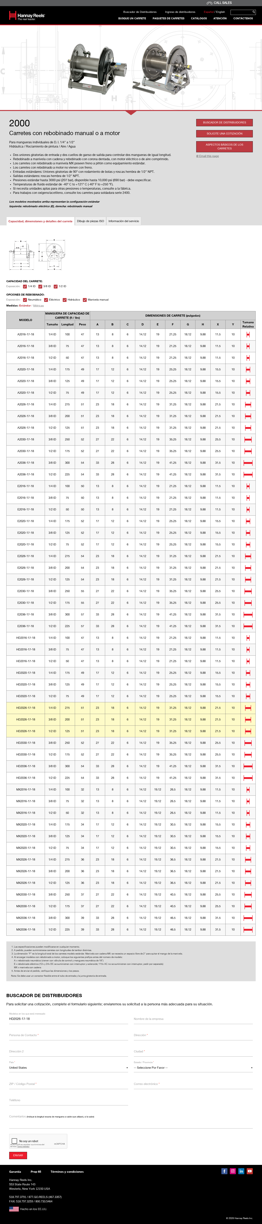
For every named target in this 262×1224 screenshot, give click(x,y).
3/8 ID (47, 286)
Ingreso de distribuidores (180, 12)
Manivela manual (98, 299)
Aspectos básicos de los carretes (224, 146)
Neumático (34, 299)
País (12, 1062)
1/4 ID (31, 286)
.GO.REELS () (45, 1197)
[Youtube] (250, 1171)
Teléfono (14, 1100)
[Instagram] (233, 1171)
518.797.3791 (17, 1197)
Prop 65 (36, 1171)
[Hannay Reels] (27, 19)
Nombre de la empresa (148, 1019)
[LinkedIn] (241, 1171)
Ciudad (139, 1051)
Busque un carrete (132, 18)
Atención (220, 18)
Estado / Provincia (144, 1062)
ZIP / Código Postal (22, 1084)
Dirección (141, 1035)
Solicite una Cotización (224, 133)
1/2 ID (62, 286)
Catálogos (199, 18)
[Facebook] (224, 1171)
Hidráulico (74, 299)
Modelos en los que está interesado (27, 1014)
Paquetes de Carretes (168, 18)
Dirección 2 (16, 1051)
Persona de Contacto (24, 1035)
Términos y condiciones (67, 1171)
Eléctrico (54, 299)
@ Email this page (207, 156)
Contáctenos (243, 18)
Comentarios (51, 1116)
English (220, 12)
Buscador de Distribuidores (140, 12)
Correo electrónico (147, 1084)
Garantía (15, 1171)
